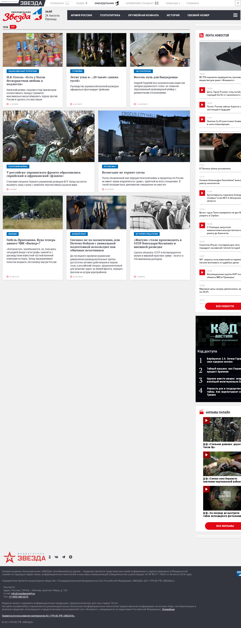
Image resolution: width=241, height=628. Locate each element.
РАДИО (80, 3)
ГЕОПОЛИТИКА (110, 15)
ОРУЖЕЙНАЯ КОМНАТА (143, 15)
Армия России (81, 15)
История (173, 15)
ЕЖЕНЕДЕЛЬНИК (104, 3)
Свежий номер (199, 15)
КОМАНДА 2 (173, 3)
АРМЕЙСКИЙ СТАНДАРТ (140, 3)
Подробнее (168, 609)
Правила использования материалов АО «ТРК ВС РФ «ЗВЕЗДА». (38, 615)
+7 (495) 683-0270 (18, 596)
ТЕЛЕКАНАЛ (57, 3)
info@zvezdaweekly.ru (23, 593)
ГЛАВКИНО (192, 3)
